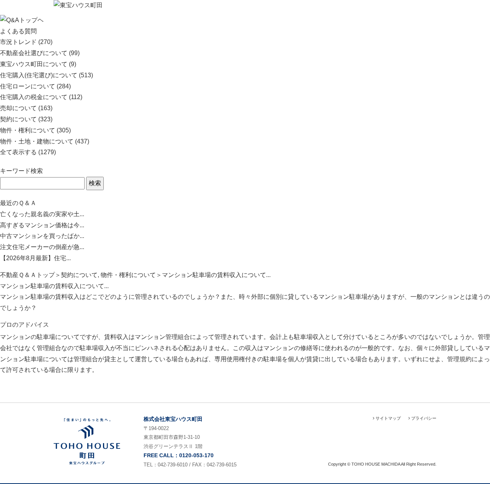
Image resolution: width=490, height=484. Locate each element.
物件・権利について (27, 130)
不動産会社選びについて (33, 53)
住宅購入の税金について (33, 97)
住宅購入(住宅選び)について (38, 75)
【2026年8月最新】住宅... (35, 258)
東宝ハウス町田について (33, 64)
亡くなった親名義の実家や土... (42, 214)
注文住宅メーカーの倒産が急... (42, 247)
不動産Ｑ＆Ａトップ (27, 275)
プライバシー (423, 418)
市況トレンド (18, 42)
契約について (18, 119)
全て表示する (18, 152)
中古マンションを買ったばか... (42, 236)
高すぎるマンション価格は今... (42, 225)
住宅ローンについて (27, 86)
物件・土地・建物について (37, 141)
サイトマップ (387, 418)
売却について (18, 108)
